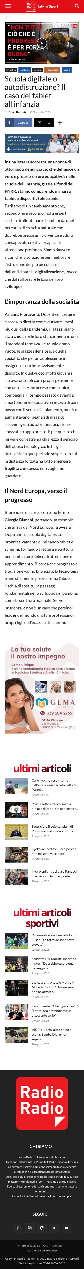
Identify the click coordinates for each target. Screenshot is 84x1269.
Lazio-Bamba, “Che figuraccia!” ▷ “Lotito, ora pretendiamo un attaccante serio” (55, 1010)
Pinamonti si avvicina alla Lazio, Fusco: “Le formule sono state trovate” (54, 939)
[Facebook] (17, 1228)
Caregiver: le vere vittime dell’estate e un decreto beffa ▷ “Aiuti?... (54, 785)
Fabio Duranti (17, 112)
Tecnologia (52, 69)
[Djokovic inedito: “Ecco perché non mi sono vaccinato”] (16, 855)
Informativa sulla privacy (33, 1245)
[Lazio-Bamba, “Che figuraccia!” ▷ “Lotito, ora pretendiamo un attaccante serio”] (16, 1012)
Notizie (37, 69)
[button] (77, 6)
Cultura (25, 69)
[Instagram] (30, 1228)
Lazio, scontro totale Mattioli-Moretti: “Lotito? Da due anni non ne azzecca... (53, 987)
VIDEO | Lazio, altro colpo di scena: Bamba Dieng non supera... (52, 1034)
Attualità (11, 69)
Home (9, 17)
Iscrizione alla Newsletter (42, 1250)
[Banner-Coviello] (42, 143)
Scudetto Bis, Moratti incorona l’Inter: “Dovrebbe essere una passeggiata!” (54, 963)
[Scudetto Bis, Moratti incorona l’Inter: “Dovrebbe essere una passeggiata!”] (16, 964)
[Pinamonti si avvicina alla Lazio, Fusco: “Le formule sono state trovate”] (16, 941)
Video (67, 69)
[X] (54, 1228)
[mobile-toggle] (7, 6)
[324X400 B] (42, 732)
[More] (60, 122)
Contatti (57, 1245)
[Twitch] (42, 1228)
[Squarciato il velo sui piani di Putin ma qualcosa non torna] (16, 832)
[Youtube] (66, 1228)
